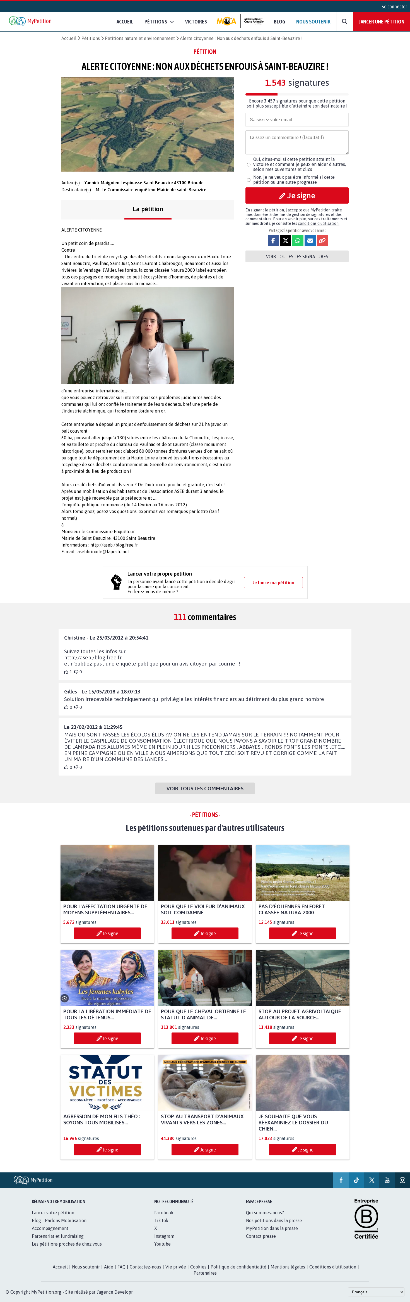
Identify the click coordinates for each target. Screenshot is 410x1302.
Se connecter (394, 6)
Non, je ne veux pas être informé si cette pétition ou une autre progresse (294, 180)
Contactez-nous (145, 1266)
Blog (279, 21)
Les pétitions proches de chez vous (67, 1243)
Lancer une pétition (381, 21)
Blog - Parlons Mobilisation (59, 1220)
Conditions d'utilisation (332, 1266)
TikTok (161, 1220)
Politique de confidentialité (238, 1266)
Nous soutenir (313, 21)
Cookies (198, 1266)
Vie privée (175, 1266)
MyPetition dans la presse (272, 1228)
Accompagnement (50, 1228)
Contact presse (261, 1236)
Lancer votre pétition (53, 1212)
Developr (123, 1291)
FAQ (121, 1266)
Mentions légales (288, 1266)
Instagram (164, 1236)
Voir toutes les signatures (297, 256)
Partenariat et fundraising (58, 1236)
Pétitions (90, 38)
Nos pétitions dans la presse (274, 1220)
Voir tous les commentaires (205, 788)
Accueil (125, 21)
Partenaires (205, 1272)
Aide (108, 1266)
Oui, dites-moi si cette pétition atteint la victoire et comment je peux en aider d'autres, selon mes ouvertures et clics (299, 164)
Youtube (162, 1243)
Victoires (196, 21)
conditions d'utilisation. (318, 223)
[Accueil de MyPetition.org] (30, 21)
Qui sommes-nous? (265, 1212)
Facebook (163, 1212)
